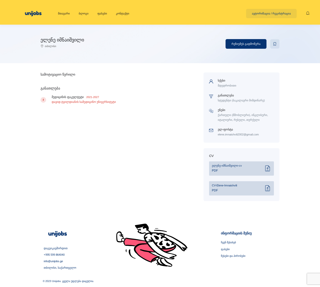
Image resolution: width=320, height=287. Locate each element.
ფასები (102, 13)
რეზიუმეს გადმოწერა (246, 43)
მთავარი (64, 13)
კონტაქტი (122, 13)
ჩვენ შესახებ (228, 242)
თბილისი (50, 46)
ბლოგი (84, 13)
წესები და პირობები (233, 255)
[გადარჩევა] (274, 44)
